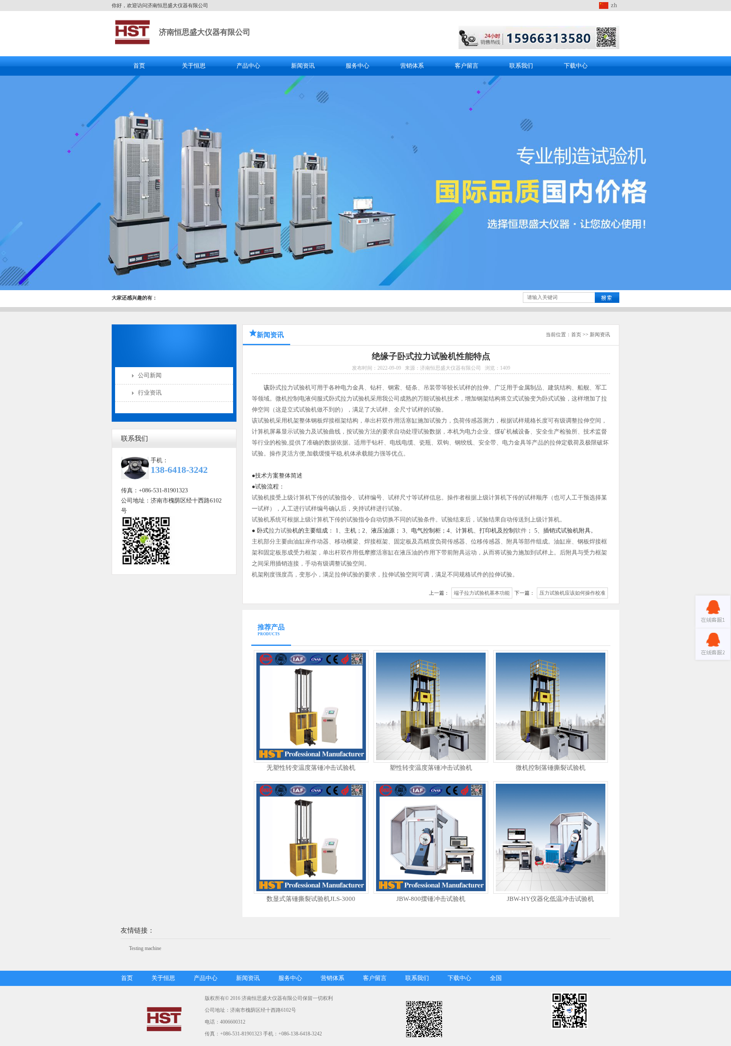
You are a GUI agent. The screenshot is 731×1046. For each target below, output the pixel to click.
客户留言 (466, 66)
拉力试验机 (355, 398)
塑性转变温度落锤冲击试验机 (431, 767)
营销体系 (412, 66)
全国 (496, 978)
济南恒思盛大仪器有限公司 (204, 32)
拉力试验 (280, 530)
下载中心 (576, 66)
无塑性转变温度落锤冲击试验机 (311, 767)
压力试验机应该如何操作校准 (572, 593)
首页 (139, 66)
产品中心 (248, 66)
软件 (521, 530)
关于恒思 (194, 66)
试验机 (308, 409)
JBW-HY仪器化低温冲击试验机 (550, 898)
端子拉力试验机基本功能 (482, 593)
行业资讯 (150, 393)
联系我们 (521, 66)
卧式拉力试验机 (290, 387)
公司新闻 (150, 375)
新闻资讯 (303, 66)
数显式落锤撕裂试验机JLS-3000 (311, 898)
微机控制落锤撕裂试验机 (550, 767)
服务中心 (357, 66)
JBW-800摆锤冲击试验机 (430, 898)
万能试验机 (432, 398)
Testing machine (145, 948)
